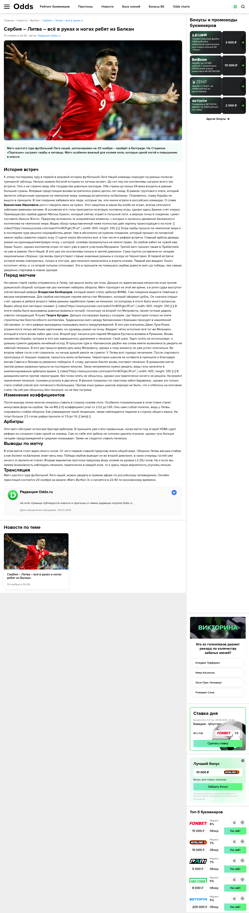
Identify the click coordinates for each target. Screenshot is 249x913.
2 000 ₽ (231, 106)
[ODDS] (23, 6)
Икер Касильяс (205, 672)
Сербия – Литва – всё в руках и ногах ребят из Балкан (34, 576)
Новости (107, 7)
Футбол (34, 20)
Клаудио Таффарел (208, 662)
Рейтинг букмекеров (55, 7)
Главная (9, 20)
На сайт (235, 831)
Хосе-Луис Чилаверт (209, 682)
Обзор (214, 831)
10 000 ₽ (231, 65)
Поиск (243, 6)
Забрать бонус (218, 786)
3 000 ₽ (231, 42)
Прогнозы (85, 7)
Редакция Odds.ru (49, 35)
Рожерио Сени (205, 692)
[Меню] (7, 7)
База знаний (131, 7)
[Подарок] (235, 6)
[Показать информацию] (242, 760)
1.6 (236, 733)
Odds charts (181, 7)
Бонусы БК (156, 7)
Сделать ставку (218, 743)
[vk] (174, 492)
